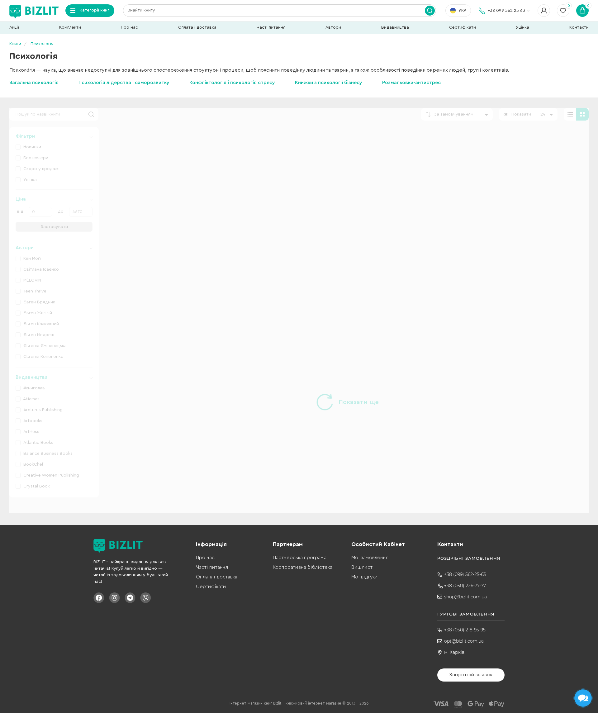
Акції (14, 27)
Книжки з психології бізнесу (328, 82)
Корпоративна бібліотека (302, 567)
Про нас (129, 27)
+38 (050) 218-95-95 (465, 630)
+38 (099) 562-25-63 (465, 574)
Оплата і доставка (197, 27)
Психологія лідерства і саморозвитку (123, 82)
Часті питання (271, 27)
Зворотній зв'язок (471, 674)
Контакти (579, 27)
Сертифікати (462, 27)
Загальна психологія (34, 82)
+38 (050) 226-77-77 (465, 585)
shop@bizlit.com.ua (465, 597)
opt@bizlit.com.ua (464, 641)
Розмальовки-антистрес (411, 82)
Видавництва (395, 27)
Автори (333, 27)
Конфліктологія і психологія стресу (232, 82)
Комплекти (70, 27)
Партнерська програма (299, 557)
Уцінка (522, 27)
